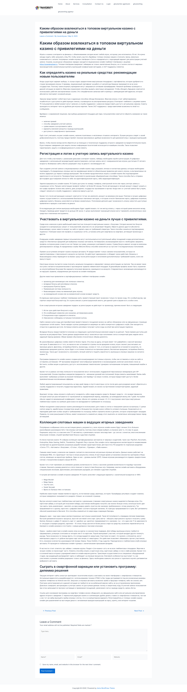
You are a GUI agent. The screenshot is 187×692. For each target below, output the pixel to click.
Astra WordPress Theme (106, 688)
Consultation (87, 4)
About (68, 4)
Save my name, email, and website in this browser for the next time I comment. (71, 664)
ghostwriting (137, 4)
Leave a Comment (46, 36)
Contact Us (99, 4)
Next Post (139, 611)
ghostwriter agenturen (122, 4)
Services (76, 4)
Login (108, 4)
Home (60, 4)
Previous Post (49, 611)
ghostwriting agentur (65, 12)
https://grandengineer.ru (48, 64)
